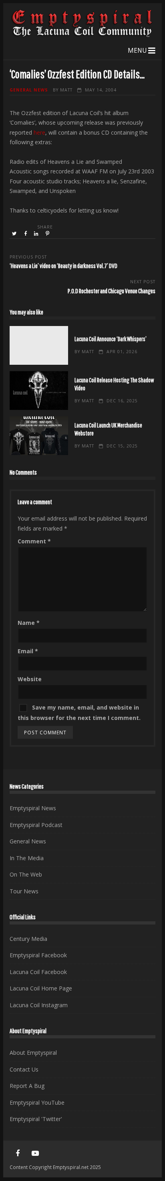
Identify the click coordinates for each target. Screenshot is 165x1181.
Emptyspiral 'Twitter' (36, 1119)
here (39, 132)
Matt (66, 90)
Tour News (24, 891)
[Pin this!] (48, 233)
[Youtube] (35, 1153)
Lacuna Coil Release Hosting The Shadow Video (39, 390)
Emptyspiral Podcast (36, 825)
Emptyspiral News (33, 808)
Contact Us (24, 1069)
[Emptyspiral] (82, 35)
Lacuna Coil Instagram (39, 1005)
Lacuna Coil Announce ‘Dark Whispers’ (39, 345)
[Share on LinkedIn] (37, 233)
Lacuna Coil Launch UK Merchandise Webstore (39, 435)
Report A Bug (27, 1086)
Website (30, 679)
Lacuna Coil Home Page (41, 988)
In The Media (27, 858)
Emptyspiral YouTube (37, 1102)
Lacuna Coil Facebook (38, 972)
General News (29, 90)
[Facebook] (18, 1153)
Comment (34, 541)
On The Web (26, 874)
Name (29, 622)
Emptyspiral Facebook (38, 955)
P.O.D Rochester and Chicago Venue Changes (111, 290)
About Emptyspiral (33, 1052)
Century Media (28, 938)
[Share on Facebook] (26, 233)
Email (28, 651)
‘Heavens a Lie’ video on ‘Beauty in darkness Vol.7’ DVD (63, 265)
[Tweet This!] (15, 233)
